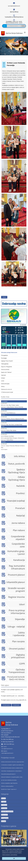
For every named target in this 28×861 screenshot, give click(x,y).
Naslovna (10, 48)
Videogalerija (4, 363)
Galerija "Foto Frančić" (7, 361)
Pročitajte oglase (6, 705)
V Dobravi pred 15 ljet (7, 392)
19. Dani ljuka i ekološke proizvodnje (8, 780)
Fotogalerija (4, 355)
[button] (9, 855)
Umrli (2, 381)
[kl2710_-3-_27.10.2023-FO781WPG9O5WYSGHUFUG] (14, 160)
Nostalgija (4, 358)
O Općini (3, 801)
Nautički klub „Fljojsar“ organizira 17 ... (9, 789)
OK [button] (14, 858)
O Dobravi (4, 805)
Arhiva (2, 386)
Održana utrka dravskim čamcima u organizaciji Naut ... (13, 761)
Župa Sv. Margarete (6, 366)
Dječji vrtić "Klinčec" (6, 372)
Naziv (5, 25)
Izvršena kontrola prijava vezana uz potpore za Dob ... (12, 767)
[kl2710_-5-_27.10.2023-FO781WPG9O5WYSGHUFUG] (14, 227)
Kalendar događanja (7, 811)
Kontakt (3, 821)
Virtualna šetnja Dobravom (9, 352)
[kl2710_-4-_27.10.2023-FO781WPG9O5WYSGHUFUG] (14, 194)
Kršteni (3, 378)
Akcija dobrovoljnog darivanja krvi (8, 774)
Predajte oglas (16, 705)
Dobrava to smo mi (6, 389)
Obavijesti (4, 808)
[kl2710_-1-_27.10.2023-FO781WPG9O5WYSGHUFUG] (14, 92)
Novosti (3, 798)
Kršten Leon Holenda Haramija (16, 64)
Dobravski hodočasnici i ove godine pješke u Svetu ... (12, 777)
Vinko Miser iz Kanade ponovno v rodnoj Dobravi (11, 771)
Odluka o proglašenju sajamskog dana (9, 783)
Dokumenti (4, 814)
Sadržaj (23, 25)
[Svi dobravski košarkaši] (14, 838)
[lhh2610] (14, 261)
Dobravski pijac (5, 383)
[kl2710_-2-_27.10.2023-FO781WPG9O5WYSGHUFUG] (14, 126)
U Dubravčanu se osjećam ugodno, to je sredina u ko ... (12, 764)
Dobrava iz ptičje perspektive (7, 786)
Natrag (4, 297)
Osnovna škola (5, 369)
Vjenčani (3, 375)
